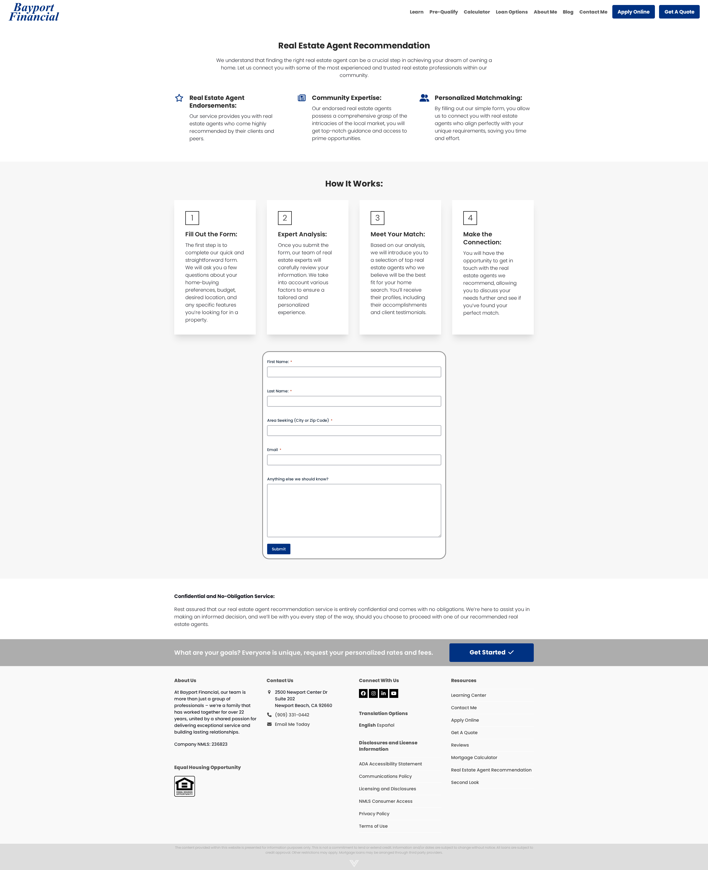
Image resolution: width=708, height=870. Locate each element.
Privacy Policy (374, 814)
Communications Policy (385, 776)
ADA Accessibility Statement (390, 764)
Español (385, 725)
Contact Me (464, 708)
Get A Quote (464, 732)
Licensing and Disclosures (387, 789)
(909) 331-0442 (292, 715)
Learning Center (468, 695)
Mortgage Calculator (474, 757)
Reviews (460, 745)
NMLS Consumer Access (386, 801)
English (367, 725)
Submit (279, 549)
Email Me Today (292, 724)
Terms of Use (373, 826)
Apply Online (465, 720)
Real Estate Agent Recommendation (491, 770)
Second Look (465, 782)
